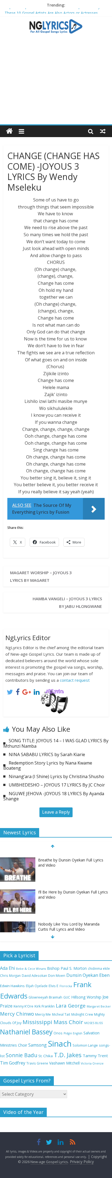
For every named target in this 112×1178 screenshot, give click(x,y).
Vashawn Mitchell (64, 1063)
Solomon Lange (85, 1045)
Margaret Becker (99, 1006)
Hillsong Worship (86, 997)
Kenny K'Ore (23, 1006)
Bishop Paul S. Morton (67, 968)
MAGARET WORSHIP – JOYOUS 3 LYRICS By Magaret (41, 576)
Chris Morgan (10, 975)
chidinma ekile (99, 968)
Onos (58, 1033)
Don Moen (56, 975)
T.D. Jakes (68, 1055)
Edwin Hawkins (12, 985)
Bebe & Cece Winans (31, 969)
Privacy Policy (82, 1161)
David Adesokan (34, 975)
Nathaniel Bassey (26, 1031)
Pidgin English (73, 1033)
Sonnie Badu (21, 1055)
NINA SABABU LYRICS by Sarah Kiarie (47, 754)
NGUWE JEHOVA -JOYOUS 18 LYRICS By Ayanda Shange (53, 796)
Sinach (59, 1043)
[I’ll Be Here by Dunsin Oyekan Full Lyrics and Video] (17, 887)
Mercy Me (43, 1014)
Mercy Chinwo (17, 1013)
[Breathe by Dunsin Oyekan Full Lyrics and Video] (17, 855)
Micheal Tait (61, 1014)
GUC (66, 997)
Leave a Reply (56, 812)
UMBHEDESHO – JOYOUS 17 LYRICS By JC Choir (57, 785)
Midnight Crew (82, 1014)
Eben (104, 975)
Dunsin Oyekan (82, 975)
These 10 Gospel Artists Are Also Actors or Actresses (51, 11)
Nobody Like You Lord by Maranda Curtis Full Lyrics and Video (68, 921)
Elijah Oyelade (37, 986)
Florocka (66, 986)
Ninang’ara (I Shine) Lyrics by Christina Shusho (56, 776)
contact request (75, 680)
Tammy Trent (95, 1055)
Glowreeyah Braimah (45, 997)
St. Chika (45, 1055)
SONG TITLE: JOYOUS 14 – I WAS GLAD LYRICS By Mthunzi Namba (55, 743)
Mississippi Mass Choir (53, 1022)
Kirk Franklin (45, 1006)
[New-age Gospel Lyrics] (9, 131)
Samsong (37, 1045)
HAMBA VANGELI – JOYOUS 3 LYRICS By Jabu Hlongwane (67, 602)
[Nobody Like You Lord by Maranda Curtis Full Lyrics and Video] (17, 919)
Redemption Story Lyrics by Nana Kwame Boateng (47, 765)
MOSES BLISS (93, 1023)
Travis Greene (37, 1063)
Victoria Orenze (92, 1063)
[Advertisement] (56, 82)
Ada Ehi (7, 968)
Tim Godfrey (12, 1063)
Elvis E (53, 986)
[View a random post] (103, 131)
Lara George (71, 1005)
